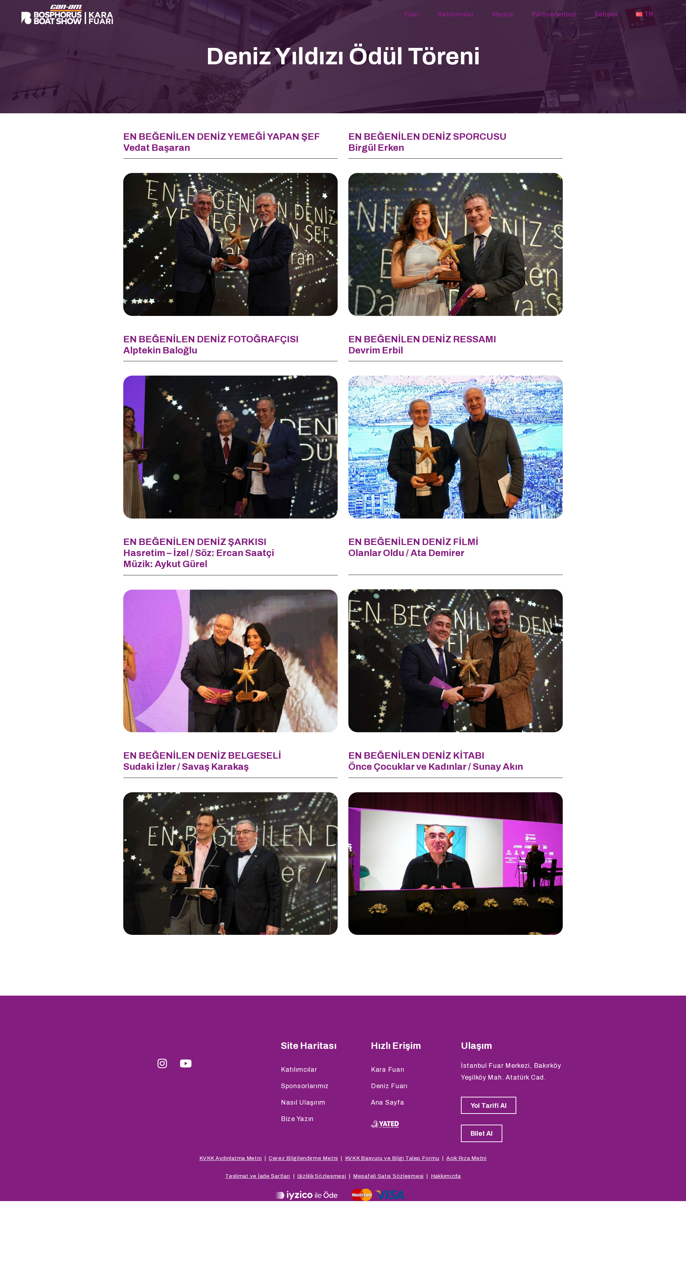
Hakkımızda (446, 1176)
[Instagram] (162, 1063)
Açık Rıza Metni (466, 1158)
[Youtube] (186, 1063)
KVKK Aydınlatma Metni (230, 1158)
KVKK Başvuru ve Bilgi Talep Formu (392, 1158)
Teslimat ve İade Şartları (257, 1176)
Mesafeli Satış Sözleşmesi (388, 1176)
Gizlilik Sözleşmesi (321, 1176)
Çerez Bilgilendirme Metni (303, 1158)
